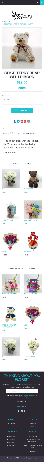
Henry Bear (28, 189)
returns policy (11, 442)
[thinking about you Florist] (22, 15)
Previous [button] (4, 48)
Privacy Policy (23, 397)
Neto (29, 460)
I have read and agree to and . (23, 396)
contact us (33, 427)
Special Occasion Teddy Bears (9, 326)
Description (7, 129)
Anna (4, 251)
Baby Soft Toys (30, 220)
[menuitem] (15, 122)
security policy (11, 445)
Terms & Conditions (28, 395)
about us (33, 424)
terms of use (11, 436)
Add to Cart (22, 110)
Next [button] (39, 48)
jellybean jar (7, 220)
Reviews (6, 133)
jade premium (29, 356)
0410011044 (33, 436)
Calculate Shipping (29, 133)
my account (11, 424)
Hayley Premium (30, 293)
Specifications (20, 129)
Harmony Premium (9, 293)
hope (4, 189)
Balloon (27, 251)
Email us (34, 452)
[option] (22, 48)
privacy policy (11, 439)
